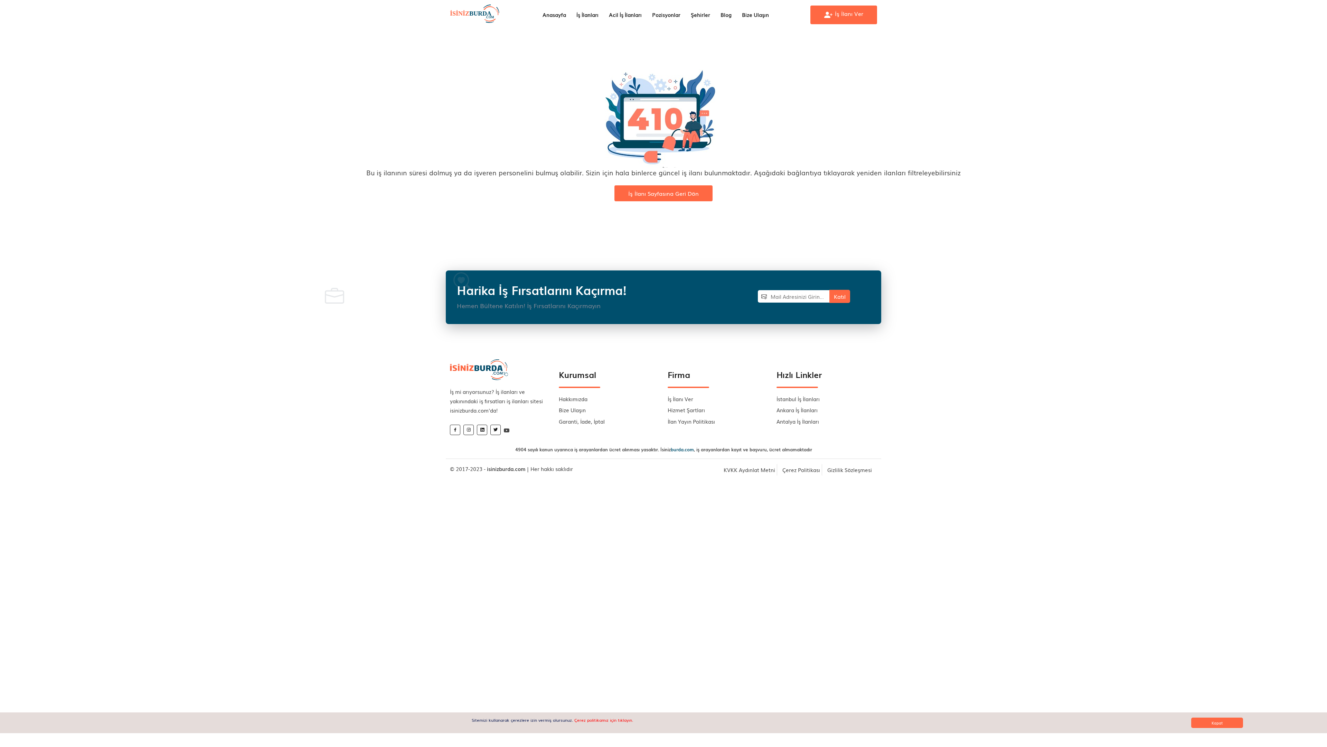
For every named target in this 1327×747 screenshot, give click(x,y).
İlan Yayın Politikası (691, 421)
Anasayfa (554, 14)
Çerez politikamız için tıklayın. (603, 720)
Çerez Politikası (801, 469)
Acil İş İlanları (625, 14)
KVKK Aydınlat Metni (749, 469)
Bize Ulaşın (755, 14)
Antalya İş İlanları (798, 421)
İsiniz (677, 449)
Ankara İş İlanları (797, 410)
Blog (726, 14)
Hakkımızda (573, 399)
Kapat (1217, 723)
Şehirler (700, 14)
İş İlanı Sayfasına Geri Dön (663, 193)
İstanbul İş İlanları (798, 399)
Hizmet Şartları (686, 410)
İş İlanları (587, 14)
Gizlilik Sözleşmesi (849, 469)
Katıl (840, 296)
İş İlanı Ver (680, 399)
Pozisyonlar (666, 14)
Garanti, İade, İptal (582, 421)
